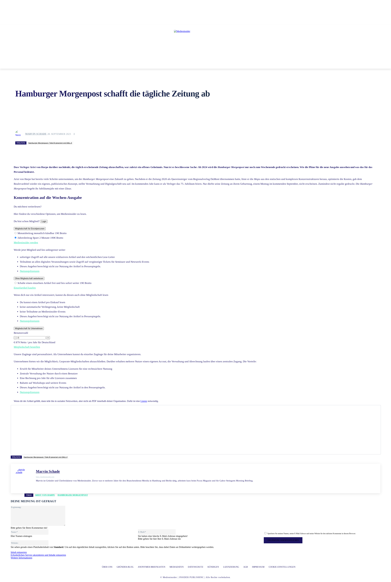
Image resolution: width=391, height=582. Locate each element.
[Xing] (53, 485)
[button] (239, 65)
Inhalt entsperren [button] (19, 552)
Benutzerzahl (21, 332)
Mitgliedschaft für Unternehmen (29, 328)
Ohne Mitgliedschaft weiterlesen (29, 278)
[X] (48, 485)
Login (44, 221)
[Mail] (42, 485)
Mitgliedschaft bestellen (27, 347)
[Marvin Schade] (20, 134)
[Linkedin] (37, 485)
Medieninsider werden (26, 242)
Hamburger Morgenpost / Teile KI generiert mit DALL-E (50, 143)
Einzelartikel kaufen (25, 287)
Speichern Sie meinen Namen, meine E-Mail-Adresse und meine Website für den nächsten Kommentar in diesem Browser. (311, 533)
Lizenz (144, 401)
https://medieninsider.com (45, 477)
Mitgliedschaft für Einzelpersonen (29, 228)
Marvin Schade (36, 134)
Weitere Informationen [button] (21, 557)
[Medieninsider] (195, 43)
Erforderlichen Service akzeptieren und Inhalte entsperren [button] (38, 555)
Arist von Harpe (45, 495)
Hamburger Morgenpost (73, 495)
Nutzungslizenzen (29, 271)
